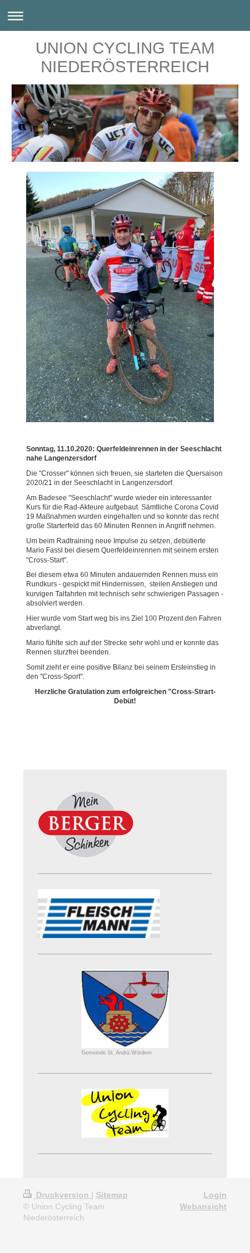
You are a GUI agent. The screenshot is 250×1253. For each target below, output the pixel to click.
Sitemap (112, 1194)
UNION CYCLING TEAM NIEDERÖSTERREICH (125, 57)
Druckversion (62, 1194)
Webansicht (203, 1206)
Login (215, 1194)
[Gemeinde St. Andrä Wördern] (125, 1008)
